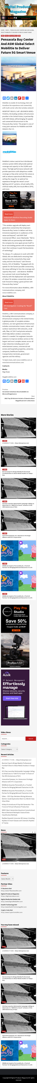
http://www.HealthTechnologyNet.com (14, 907)
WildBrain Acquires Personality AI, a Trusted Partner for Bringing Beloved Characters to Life (17, 566)
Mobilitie (5, 114)
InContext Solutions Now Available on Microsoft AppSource (15, 391)
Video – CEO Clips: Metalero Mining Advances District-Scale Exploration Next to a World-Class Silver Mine (18, 798)
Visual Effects (13, 35)
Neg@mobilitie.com (9, 377)
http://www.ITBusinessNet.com (11, 891)
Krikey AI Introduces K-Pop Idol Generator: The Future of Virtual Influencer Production (18, 805)
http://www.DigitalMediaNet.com (12, 901)
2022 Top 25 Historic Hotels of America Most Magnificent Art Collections (19, 398)
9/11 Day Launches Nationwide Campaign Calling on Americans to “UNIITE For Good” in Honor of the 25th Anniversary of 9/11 (18, 505)
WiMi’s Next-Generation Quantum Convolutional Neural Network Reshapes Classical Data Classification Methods (18, 812)
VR (19, 35)
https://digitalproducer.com (10, 896)
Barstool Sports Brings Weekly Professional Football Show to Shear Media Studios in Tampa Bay (17, 473)
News (6, 35)
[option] (18, 851)
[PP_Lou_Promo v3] (18, 200)
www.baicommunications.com (13, 362)
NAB (3, 35)
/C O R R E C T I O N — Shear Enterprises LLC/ (15, 443)
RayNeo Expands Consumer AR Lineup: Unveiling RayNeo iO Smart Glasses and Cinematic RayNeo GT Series (18, 820)
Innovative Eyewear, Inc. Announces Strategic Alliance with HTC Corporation (16, 536)
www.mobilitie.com (9, 293)
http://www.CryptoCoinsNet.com (11, 912)
